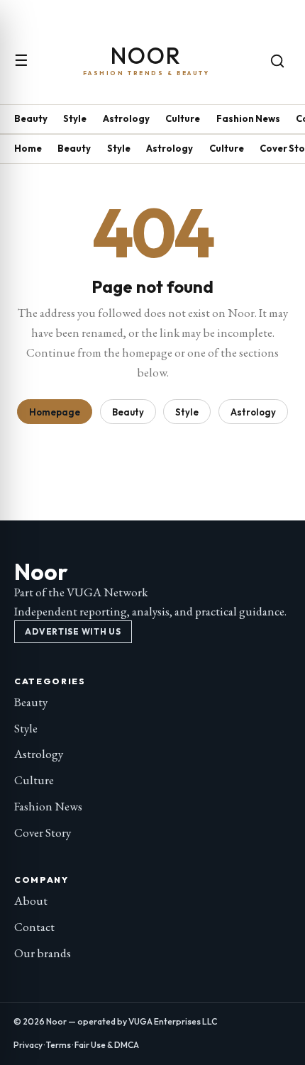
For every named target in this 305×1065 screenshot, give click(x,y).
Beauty (31, 118)
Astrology (126, 118)
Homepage (54, 412)
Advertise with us (73, 631)
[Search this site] (277, 61)
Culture (182, 118)
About (31, 900)
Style (75, 118)
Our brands (42, 953)
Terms (58, 1044)
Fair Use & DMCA (106, 1044)
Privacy (28, 1044)
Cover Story (42, 832)
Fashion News (248, 118)
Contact (34, 927)
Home (28, 148)
